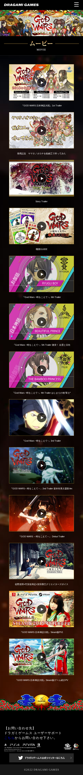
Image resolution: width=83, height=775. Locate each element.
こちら (9, 737)
